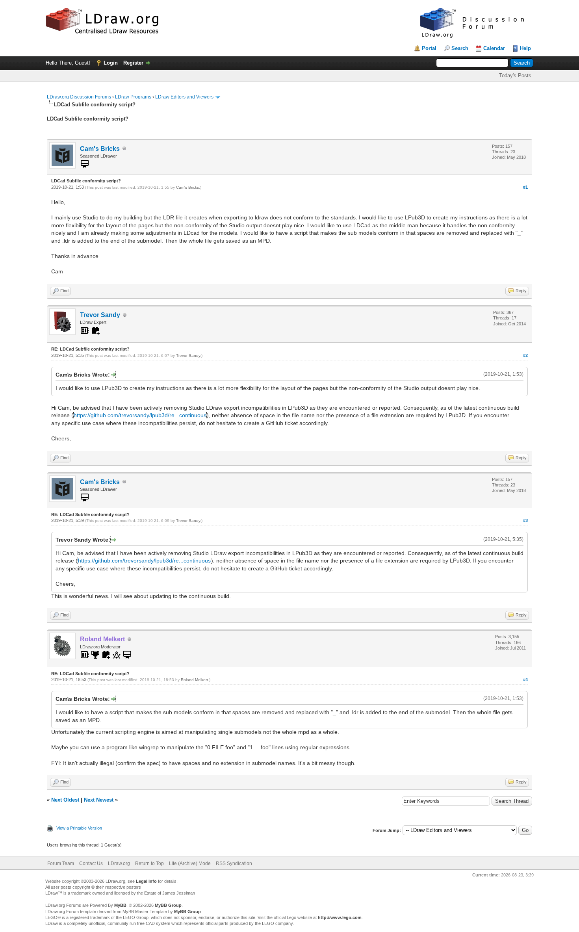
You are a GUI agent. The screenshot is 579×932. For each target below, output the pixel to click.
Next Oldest (65, 800)
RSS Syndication (234, 863)
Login (111, 63)
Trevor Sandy (100, 315)
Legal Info (146, 881)
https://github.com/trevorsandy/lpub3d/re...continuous (140, 415)
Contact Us (91, 863)
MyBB (120, 905)
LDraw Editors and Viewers (184, 97)
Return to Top (149, 863)
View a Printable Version (79, 828)
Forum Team (60, 863)
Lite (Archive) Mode (190, 863)
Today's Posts (515, 75)
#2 (525, 355)
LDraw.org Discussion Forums (79, 97)
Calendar (494, 48)
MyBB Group (168, 905)
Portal (429, 48)
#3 (525, 520)
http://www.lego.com (340, 917)
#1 (525, 187)
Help (525, 48)
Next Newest (98, 800)
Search (459, 48)
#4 (525, 679)
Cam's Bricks (100, 148)
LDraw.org (119, 863)
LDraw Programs (133, 97)
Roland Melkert (194, 680)
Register (133, 63)
